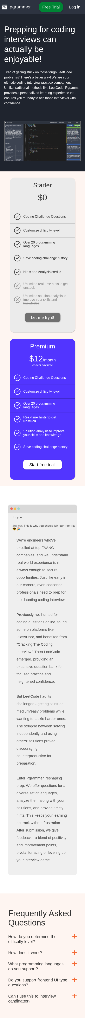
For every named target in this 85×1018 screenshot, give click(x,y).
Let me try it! (42, 317)
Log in (74, 7)
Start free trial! (42, 464)
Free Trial (51, 7)
